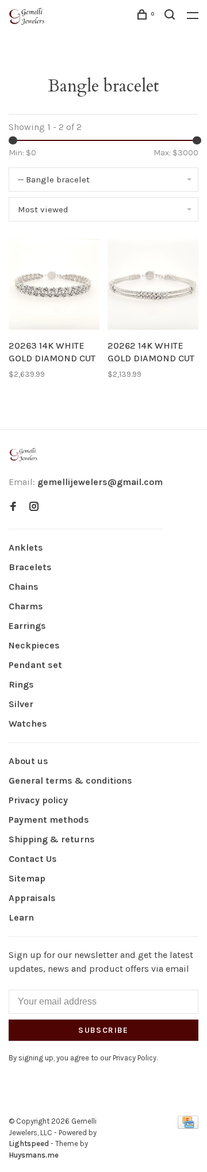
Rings (21, 684)
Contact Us (33, 858)
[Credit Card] (188, 1125)
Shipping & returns (52, 839)
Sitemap (27, 878)
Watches (28, 723)
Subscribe (103, 1030)
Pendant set (35, 664)
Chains (24, 586)
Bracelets (30, 567)
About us (28, 760)
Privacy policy (38, 800)
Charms (26, 606)
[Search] (171, 16)
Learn (21, 917)
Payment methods (49, 819)
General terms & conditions (70, 780)
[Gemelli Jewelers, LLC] (24, 454)
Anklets (26, 547)
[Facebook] (13, 507)
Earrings (27, 625)
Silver (21, 703)
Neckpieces (34, 645)
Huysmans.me (34, 1155)
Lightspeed (29, 1143)
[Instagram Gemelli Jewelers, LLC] (34, 507)
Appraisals (32, 897)
